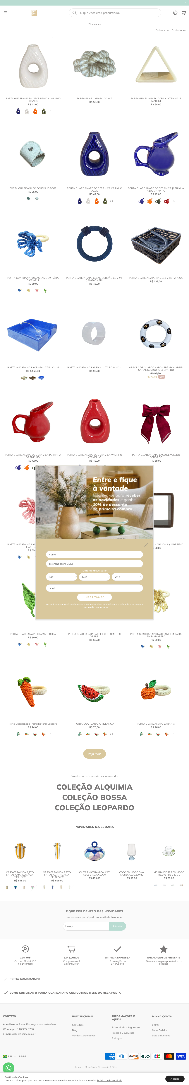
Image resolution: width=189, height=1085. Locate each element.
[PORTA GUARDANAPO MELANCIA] (94, 689)
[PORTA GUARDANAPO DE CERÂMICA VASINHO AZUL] (94, 154)
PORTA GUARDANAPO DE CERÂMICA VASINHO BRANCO (33, 99)
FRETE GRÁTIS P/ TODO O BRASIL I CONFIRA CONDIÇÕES (64, 2)
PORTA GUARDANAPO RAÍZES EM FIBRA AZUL (156, 277)
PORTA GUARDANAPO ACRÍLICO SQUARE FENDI (156, 544)
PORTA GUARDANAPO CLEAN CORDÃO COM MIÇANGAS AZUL (94, 279)
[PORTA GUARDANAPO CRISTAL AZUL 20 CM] (33, 333)
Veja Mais (94, 754)
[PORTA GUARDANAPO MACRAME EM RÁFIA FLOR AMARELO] (156, 600)
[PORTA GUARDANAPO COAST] (94, 64)
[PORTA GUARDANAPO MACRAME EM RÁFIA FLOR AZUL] (33, 244)
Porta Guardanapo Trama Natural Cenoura (33, 723)
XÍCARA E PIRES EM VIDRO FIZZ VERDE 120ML (169, 873)
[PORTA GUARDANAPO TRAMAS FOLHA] (33, 600)
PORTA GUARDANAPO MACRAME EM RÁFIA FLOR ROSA (33, 545)
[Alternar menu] (5, 12)
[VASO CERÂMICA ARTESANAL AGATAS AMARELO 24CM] (57, 851)
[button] (115, 13)
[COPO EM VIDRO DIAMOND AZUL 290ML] (132, 851)
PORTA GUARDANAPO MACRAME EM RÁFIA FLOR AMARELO (156, 635)
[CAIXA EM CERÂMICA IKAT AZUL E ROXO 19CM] (94, 851)
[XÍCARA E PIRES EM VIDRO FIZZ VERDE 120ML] (169, 851)
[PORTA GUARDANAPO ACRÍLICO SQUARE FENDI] (156, 510)
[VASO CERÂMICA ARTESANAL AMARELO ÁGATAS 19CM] (20, 851)
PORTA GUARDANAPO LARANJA (156, 723)
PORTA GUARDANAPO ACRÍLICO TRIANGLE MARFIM (156, 99)
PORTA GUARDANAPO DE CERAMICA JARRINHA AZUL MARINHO (156, 189)
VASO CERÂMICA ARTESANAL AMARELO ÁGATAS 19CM (20, 874)
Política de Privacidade (109, 1080)
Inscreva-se (94, 597)
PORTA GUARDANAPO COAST (94, 98)
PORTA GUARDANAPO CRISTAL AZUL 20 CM (33, 367)
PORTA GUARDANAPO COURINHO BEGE (33, 188)
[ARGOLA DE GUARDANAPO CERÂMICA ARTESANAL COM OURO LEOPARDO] (156, 333)
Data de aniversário (95, 570)
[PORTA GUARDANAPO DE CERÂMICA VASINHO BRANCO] (33, 64)
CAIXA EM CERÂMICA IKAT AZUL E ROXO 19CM (94, 873)
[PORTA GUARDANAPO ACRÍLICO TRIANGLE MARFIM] (156, 64)
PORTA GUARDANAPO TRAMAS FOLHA (33, 633)
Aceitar (175, 1078)
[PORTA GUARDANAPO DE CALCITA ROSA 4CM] (94, 333)
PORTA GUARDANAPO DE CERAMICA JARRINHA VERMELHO (33, 456)
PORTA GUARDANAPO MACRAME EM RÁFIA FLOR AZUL (33, 279)
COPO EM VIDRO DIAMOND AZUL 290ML (131, 873)
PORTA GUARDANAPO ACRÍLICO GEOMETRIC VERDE (94, 635)
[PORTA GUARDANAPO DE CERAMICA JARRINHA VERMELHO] (33, 420)
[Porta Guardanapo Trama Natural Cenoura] (33, 689)
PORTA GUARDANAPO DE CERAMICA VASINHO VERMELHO (94, 456)
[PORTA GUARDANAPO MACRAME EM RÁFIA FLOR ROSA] (33, 510)
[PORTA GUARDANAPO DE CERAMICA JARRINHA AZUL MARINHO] (156, 154)
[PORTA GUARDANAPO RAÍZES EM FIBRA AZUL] (156, 244)
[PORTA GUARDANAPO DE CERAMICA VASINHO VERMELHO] (94, 420)
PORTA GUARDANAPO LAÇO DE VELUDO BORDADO (156, 456)
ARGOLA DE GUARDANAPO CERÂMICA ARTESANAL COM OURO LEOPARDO (156, 368)
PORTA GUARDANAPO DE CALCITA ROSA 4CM (94, 367)
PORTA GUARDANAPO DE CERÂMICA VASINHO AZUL (94, 189)
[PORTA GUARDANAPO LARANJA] (156, 689)
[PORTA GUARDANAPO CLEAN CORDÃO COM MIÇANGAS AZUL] (94, 244)
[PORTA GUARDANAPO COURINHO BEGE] (33, 154)
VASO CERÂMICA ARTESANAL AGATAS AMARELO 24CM (57, 874)
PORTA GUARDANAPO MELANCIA (94, 723)
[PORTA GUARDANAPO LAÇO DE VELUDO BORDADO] (156, 420)
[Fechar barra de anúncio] (185, 3)
